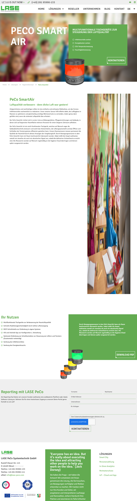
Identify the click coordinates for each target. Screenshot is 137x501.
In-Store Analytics (107, 466)
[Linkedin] (134, 2)
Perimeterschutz (106, 470)
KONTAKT (119, 8)
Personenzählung (106, 462)
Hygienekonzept (28, 85)
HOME (41, 8)
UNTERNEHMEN (91, 8)
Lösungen (14, 85)
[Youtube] (130, 2)
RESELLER (73, 8)
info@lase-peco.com (15, 475)
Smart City (103, 457)
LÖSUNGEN (55, 8)
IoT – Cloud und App (107, 475)
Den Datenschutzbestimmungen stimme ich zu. (88, 417)
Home (5, 85)
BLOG (107, 8)
